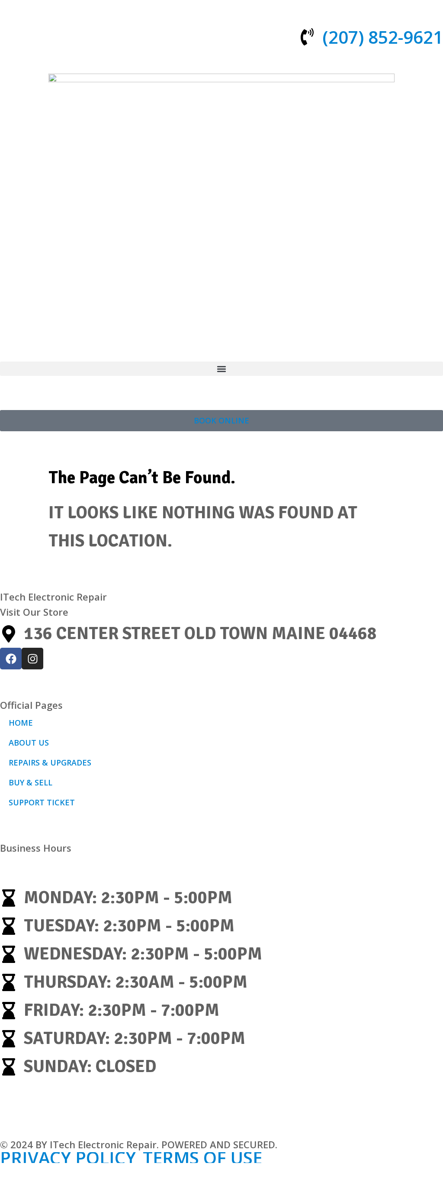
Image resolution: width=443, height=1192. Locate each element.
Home (21, 722)
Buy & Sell (30, 782)
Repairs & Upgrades (50, 762)
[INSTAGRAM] (32, 658)
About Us (29, 742)
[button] (221, 369)
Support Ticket (42, 802)
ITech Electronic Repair (53, 596)
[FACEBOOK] (11, 658)
